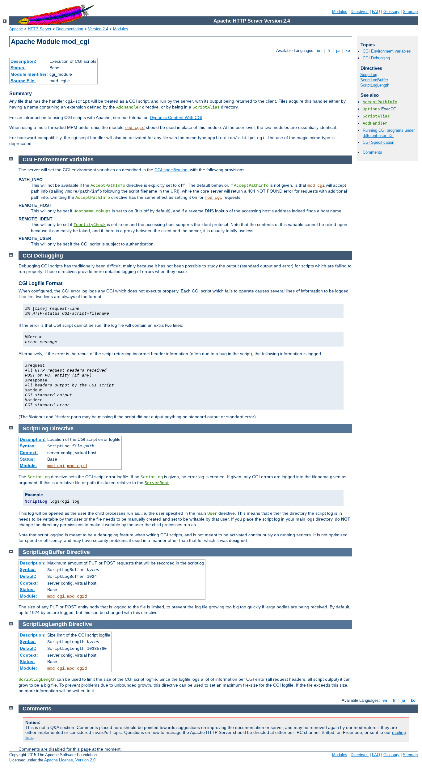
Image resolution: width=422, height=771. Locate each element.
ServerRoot (157, 482)
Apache (16, 29)
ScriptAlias (206, 107)
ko (347, 50)
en (319, 50)
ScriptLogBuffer (374, 80)
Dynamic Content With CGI (176, 117)
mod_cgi (316, 185)
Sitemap (410, 11)
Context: (29, 452)
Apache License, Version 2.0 (69, 760)
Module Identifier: (29, 74)
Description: (23, 61)
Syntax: (28, 445)
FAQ (376, 11)
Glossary (391, 11)
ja (338, 50)
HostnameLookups (92, 211)
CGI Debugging (376, 58)
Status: (18, 67)
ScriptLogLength (374, 85)
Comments (372, 152)
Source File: (23, 80)
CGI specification (171, 169)
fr (328, 50)
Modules (339, 11)
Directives (360, 11)
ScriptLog (368, 74)
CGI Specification (378, 142)
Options (371, 109)
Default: (28, 576)
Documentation (69, 29)
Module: (28, 465)
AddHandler (128, 107)
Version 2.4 (98, 29)
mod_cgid (135, 127)
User (212, 513)
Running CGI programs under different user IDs (389, 133)
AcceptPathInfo (380, 102)
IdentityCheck (90, 224)
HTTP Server (39, 29)
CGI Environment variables (387, 51)
